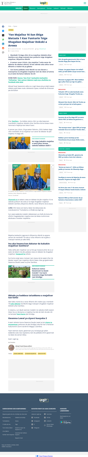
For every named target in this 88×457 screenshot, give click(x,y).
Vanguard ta (21, 254)
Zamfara (15, 121)
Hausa (18, 8)
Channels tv (13, 200)
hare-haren (21, 314)
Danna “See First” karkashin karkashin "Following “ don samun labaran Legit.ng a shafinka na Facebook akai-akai (29, 80)
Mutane (69, 8)
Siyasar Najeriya (30, 353)
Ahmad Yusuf (42, 49)
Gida (9, 26)
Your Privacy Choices (46, 456)
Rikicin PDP (42, 353)
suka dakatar (15, 304)
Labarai (56, 8)
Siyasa (26, 8)
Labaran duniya (63, 182)
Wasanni (32, 8)
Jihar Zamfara (18, 353)
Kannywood (41, 8)
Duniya (49, 8)
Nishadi (62, 8)
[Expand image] (52, 166)
